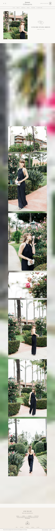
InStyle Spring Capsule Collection (29, 492)
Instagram (21, 527)
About (17, 527)
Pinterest (27, 527)
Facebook (32, 527)
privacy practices (28, 518)
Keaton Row (25, 493)
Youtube (38, 527)
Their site (26, 488)
